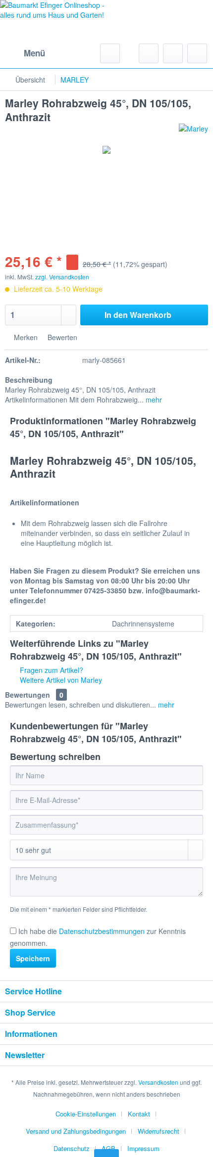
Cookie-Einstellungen (85, 1113)
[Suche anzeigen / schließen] (110, 53)
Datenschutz (71, 1148)
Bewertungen (27, 695)
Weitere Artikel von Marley (60, 680)
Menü (34, 53)
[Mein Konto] (173, 53)
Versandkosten (158, 1082)
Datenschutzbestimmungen (102, 931)
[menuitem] (25, 53)
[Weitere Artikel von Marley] (193, 132)
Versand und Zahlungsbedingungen (76, 1131)
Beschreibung (29, 380)
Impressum (143, 1148)
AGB (108, 1148)
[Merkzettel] (149, 53)
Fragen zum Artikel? (50, 670)
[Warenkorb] (197, 53)
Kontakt (139, 1113)
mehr (153, 399)
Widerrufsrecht (158, 1131)
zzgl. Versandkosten (62, 276)
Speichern (33, 958)
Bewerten (61, 337)
